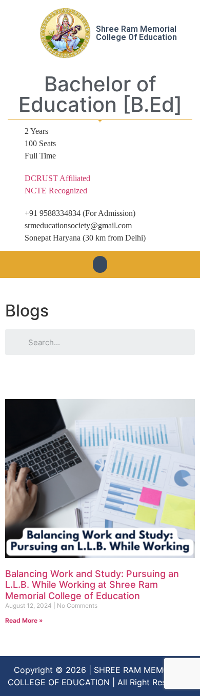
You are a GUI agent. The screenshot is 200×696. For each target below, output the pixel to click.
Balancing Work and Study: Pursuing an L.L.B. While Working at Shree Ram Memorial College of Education (92, 584)
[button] (100, 264)
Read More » (24, 620)
